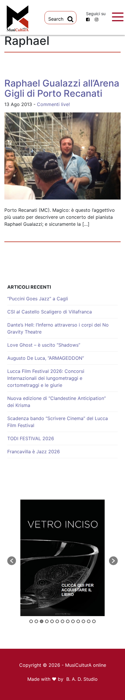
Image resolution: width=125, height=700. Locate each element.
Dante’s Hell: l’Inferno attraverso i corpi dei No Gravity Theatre (58, 328)
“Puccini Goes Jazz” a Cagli (37, 298)
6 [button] (57, 621)
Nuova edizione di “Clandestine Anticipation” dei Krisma (56, 401)
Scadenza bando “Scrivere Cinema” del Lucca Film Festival (57, 421)
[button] (11, 560)
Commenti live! (53, 104)
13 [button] (94, 621)
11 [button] (83, 621)
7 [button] (62, 621)
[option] (62, 558)
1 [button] (31, 621)
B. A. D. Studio (82, 679)
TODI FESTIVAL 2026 (30, 438)
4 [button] (47, 621)
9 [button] (73, 621)
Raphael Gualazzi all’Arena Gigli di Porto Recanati (61, 88)
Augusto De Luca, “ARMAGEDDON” (45, 358)
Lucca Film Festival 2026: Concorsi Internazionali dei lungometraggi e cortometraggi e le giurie (45, 378)
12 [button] (88, 621)
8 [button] (67, 621)
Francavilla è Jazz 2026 (33, 451)
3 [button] (41, 621)
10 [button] (78, 621)
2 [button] (36, 621)
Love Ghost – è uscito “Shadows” (43, 345)
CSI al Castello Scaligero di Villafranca (49, 312)
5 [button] (52, 621)
